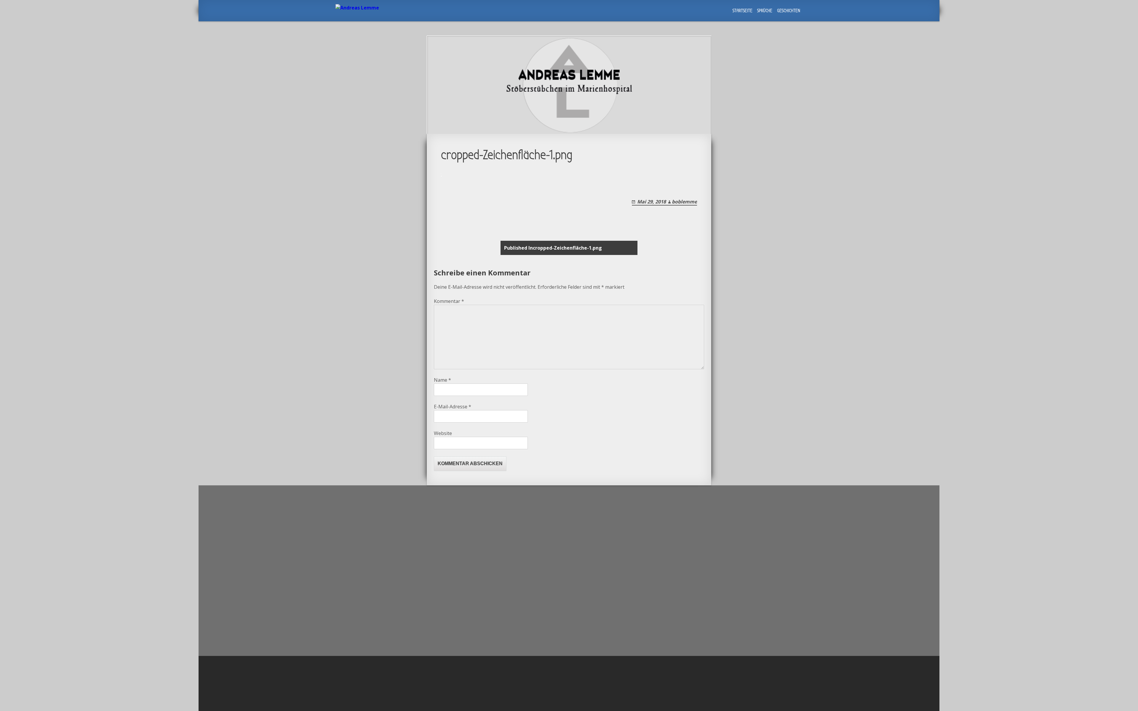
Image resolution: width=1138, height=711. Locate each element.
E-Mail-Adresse (452, 406)
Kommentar (449, 301)
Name (442, 380)
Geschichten (788, 10)
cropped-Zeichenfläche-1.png (553, 248)
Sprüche (764, 10)
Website (443, 433)
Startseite (742, 10)
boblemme (684, 201)
